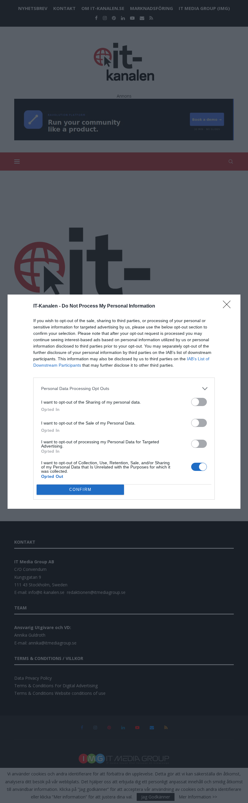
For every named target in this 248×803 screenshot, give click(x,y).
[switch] (199, 402)
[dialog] (124, 402)
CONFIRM (80, 489)
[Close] (228, 306)
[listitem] (124, 388)
